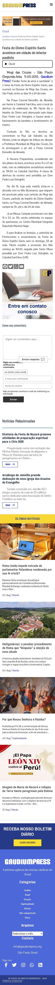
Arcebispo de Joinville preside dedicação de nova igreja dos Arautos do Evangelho (26, 478)
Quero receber (27, 842)
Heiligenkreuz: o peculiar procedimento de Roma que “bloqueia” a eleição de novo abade (27, 648)
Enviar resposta (30, 359)
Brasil (5, 31)
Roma (27, 917)
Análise (27, 890)
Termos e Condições (12, 981)
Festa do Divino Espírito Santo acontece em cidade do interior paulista (24, 53)
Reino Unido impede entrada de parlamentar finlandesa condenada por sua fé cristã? (27, 569)
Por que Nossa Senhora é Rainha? (24, 719)
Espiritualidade (19, 738)
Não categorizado (27, 913)
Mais (8, 464)
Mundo (15, 595)
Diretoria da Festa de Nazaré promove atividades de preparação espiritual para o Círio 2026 (26, 438)
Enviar (13, 399)
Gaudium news (9, 36)
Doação (27, 899)
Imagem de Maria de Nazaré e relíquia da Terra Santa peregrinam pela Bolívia (27, 789)
